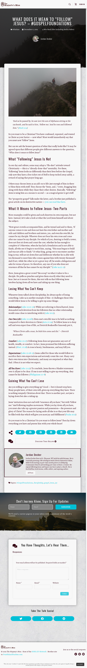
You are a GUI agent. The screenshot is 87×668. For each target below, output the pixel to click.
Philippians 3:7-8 (37, 374)
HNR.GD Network (39, 651)
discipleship (38, 482)
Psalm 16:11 (71, 414)
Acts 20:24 (47, 322)
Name (19, 583)
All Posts (30, 473)
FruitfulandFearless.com (12, 654)
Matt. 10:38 (22, 347)
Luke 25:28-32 (27, 353)
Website (56, 583)
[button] (20, 432)
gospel (46, 482)
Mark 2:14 (23, 127)
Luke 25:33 (25, 368)
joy (56, 482)
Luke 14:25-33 (59, 267)
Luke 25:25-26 (28, 306)
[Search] (69, 4)
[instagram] (79, 654)
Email (37, 583)
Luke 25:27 (22, 341)
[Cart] (75, 4)
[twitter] (75, 654)
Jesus (52, 482)
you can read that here (55, 201)
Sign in (82, 4)
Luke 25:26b (27, 319)
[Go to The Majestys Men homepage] (10, 4)
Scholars (16, 29)
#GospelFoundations (25, 482)
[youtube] (83, 654)
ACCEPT (80, 664)
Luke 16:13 (49, 313)
